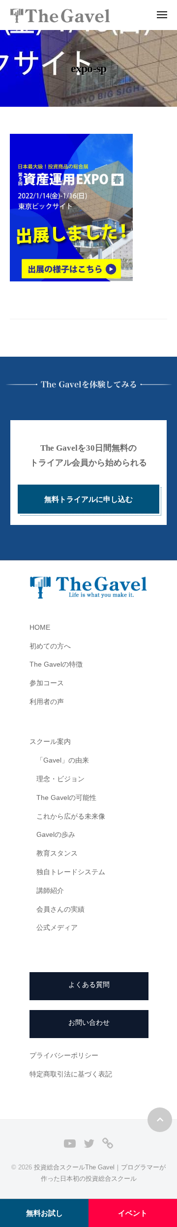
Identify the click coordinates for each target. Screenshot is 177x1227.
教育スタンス (57, 853)
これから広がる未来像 (70, 816)
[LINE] (107, 1143)
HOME (40, 627)
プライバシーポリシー (64, 1055)
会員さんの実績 (60, 909)
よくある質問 (89, 984)
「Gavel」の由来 (62, 760)
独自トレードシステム (70, 872)
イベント (133, 1213)
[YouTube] (70, 1143)
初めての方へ (50, 646)
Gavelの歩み (55, 834)
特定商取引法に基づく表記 (71, 1074)
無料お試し (44, 1213)
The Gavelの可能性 (66, 797)
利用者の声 (47, 702)
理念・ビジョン (60, 779)
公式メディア (57, 927)
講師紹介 (50, 890)
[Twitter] (89, 1143)
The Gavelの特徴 (56, 664)
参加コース (47, 683)
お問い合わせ (89, 1022)
